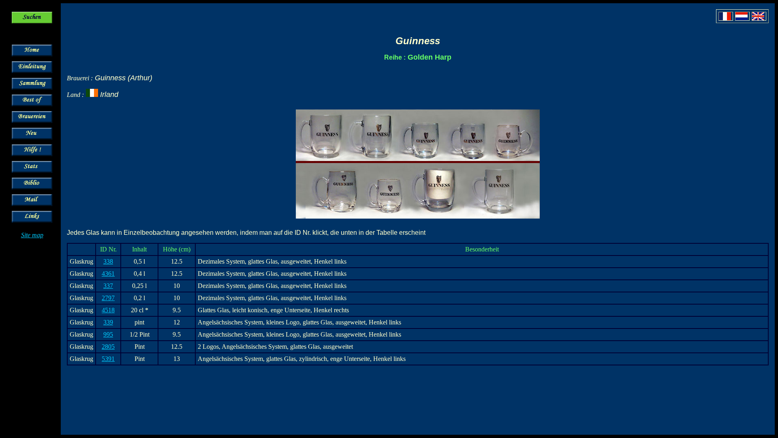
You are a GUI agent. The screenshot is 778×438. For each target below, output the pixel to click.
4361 (108, 273)
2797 (108, 297)
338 (108, 261)
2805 (108, 346)
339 (108, 322)
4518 (108, 310)
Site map (32, 235)
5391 (108, 358)
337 (108, 285)
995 (108, 334)
